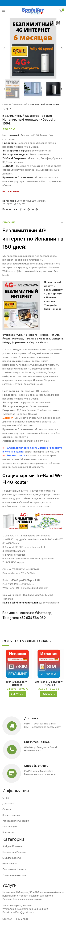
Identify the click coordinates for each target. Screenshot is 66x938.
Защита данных (11, 815)
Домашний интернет (14, 875)
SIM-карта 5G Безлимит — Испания (49, 683)
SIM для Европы (11, 857)
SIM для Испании (12, 846)
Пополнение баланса (14, 869)
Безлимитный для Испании (44, 104)
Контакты (8, 832)
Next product (10, 109)
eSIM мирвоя (9, 863)
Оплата (6, 809)
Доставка (8, 803)
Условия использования (15, 820)
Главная (6, 104)
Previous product (4, 109)
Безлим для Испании (14, 852)
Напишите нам (32, 750)
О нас (5, 797)
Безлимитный (20, 104)
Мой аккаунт (9, 826)
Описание (8, 222)
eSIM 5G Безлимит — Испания (17, 683)
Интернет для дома (14, 203)
